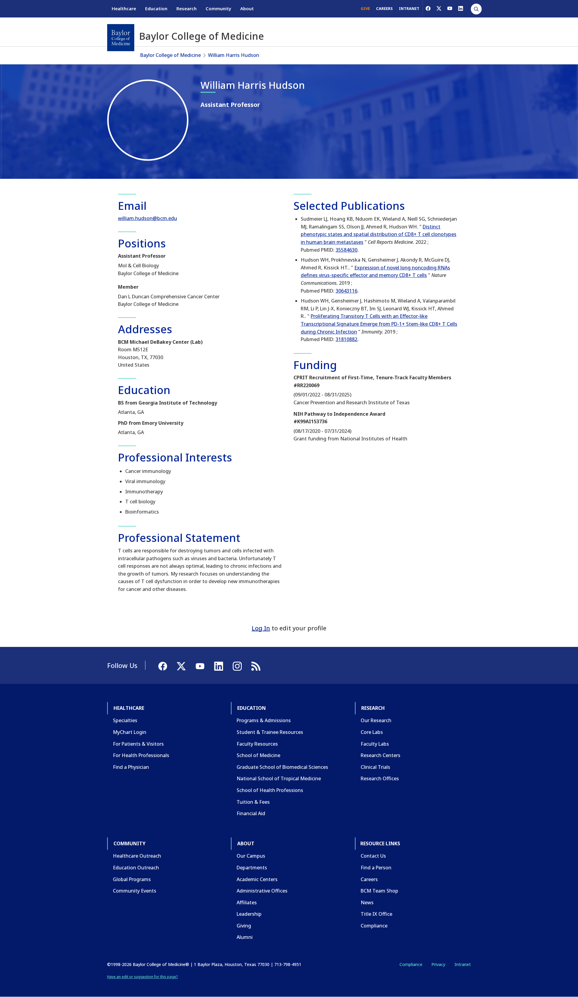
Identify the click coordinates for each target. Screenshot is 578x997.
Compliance (374, 925)
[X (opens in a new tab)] (439, 8)
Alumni (245, 937)
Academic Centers (257, 879)
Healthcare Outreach (137, 856)
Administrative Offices (262, 890)
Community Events (134, 890)
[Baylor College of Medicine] (120, 37)
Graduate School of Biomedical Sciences (282, 767)
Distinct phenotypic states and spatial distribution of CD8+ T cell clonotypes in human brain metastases (378, 234)
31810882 (346, 339)
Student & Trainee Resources (270, 732)
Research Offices (380, 778)
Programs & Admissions (264, 720)
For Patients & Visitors (138, 744)
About (247, 8)
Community (218, 8)
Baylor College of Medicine (170, 55)
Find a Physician (131, 767)
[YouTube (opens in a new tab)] (449, 8)
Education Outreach (136, 867)
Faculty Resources (257, 744)
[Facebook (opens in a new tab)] (428, 8)
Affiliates (247, 902)
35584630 (346, 250)
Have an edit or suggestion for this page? (142, 976)
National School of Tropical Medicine (279, 778)
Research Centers (380, 755)
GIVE (365, 8)
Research (186, 8)
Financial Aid (251, 813)
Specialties (125, 720)
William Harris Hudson (233, 55)
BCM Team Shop (379, 890)
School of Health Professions (270, 790)
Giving (244, 925)
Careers (369, 879)
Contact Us (373, 856)
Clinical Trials (375, 767)
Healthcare (124, 8)
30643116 (346, 290)
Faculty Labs (375, 744)
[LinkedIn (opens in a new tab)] (460, 8)
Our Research (376, 720)
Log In (261, 628)
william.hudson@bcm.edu (147, 218)
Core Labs (372, 732)
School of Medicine (258, 755)
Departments (252, 867)
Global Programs (132, 879)
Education (156, 8)
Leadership (249, 914)
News (367, 902)
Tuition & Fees (253, 802)
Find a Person (376, 867)
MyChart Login (129, 732)
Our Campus (251, 856)
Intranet (462, 964)
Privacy (438, 964)
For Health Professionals (141, 755)
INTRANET (409, 8)
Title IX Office (376, 914)
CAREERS (384, 8)
